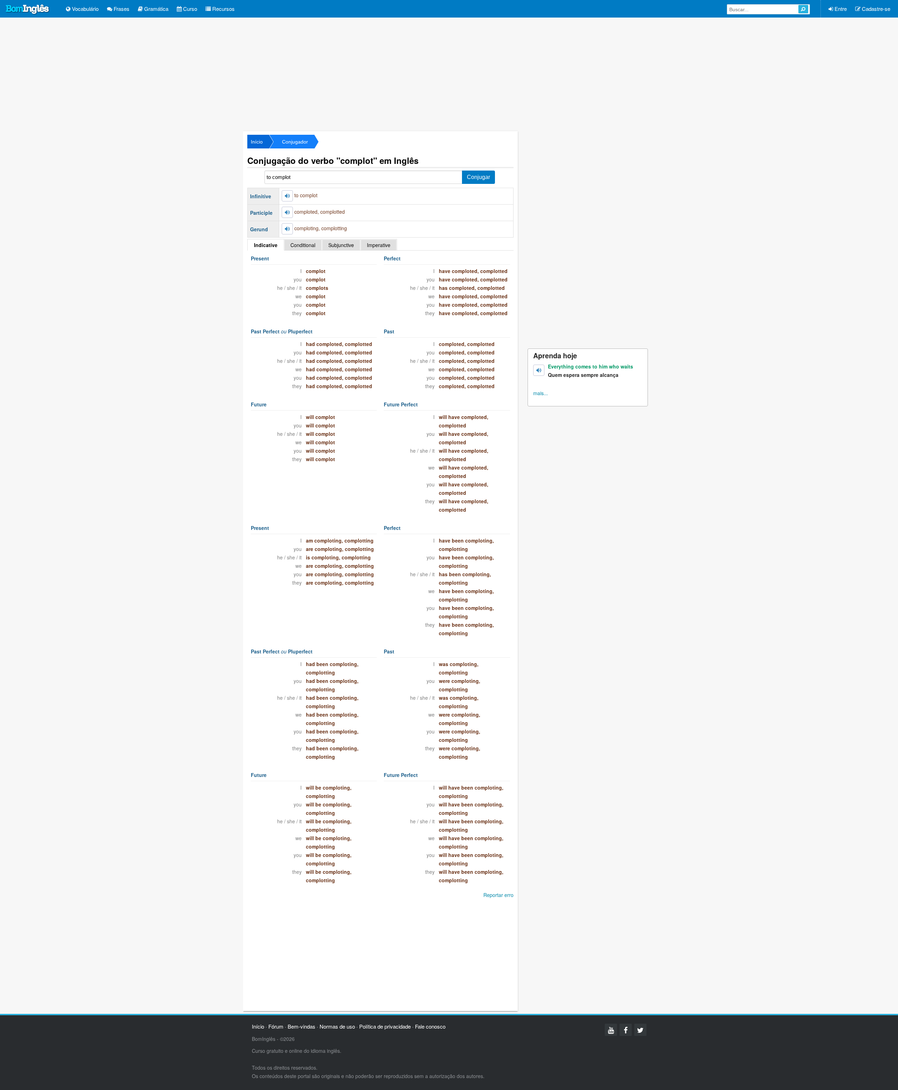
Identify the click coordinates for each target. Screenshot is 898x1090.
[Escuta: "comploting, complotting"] (287, 228)
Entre (840, 8)
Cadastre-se (875, 8)
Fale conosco (430, 1026)
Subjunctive (341, 244)
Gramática (155, 8)
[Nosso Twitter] (640, 1030)
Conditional (302, 244)
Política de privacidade (385, 1026)
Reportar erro (498, 894)
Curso (189, 8)
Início (257, 142)
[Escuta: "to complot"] (287, 195)
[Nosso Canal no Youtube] (611, 1030)
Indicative (265, 244)
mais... (540, 393)
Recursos (223, 8)
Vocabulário (85, 8)
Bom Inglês (27, 9)
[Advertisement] (449, 74)
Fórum (275, 1026)
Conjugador (295, 142)
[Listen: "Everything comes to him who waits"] (538, 370)
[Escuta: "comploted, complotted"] (287, 212)
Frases (120, 8)
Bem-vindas (301, 1026)
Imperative (378, 244)
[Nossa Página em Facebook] (625, 1030)
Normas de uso (337, 1026)
